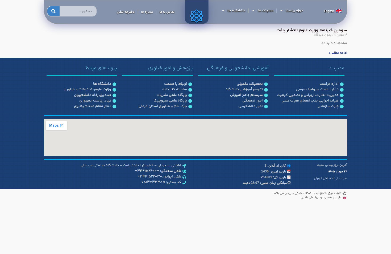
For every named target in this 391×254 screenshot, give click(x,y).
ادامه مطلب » (338, 53)
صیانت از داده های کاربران (330, 178)
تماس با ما (167, 12)
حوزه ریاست (294, 10)
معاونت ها (265, 10)
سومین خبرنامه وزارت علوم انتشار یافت (311, 30)
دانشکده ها (236, 10)
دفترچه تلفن (126, 12)
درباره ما (147, 12)
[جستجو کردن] (53, 11)
